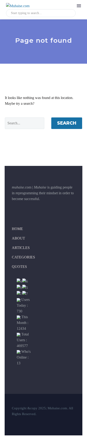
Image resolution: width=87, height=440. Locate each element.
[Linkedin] (33, 209)
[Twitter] (22, 209)
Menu (79, 5)
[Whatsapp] (45, 209)
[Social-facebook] (10, 209)
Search (66, 123)
